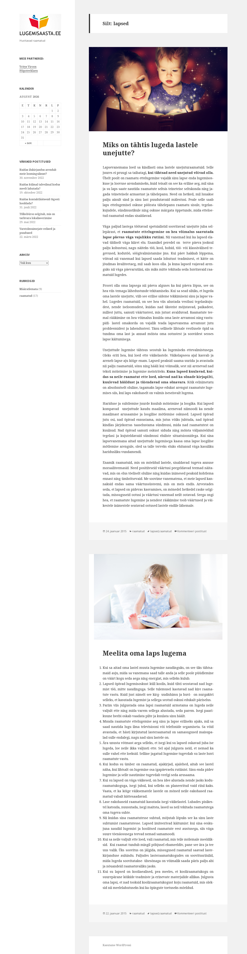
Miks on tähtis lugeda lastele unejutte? (150, 148)
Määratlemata (28, 289)
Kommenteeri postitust (192, 531)
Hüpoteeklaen (28, 71)
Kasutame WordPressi (117, 945)
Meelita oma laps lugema (145, 653)
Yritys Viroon (27, 66)
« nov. (28, 143)
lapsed (154, 531)
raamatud (25, 296)
